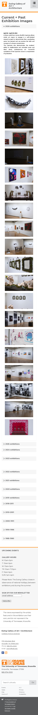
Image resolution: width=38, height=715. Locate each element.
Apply (3, 690)
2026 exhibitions (12, 26)
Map (3, 692)
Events (4, 687)
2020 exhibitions (12, 489)
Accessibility (22, 694)
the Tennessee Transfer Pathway (10, 708)
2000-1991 (9, 521)
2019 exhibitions (12, 498)
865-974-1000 (7, 672)
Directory (22, 692)
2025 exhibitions (12, 444)
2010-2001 (9, 512)
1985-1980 (9, 538)
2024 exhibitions (12, 450)
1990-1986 (9, 530)
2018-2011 (9, 504)
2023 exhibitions (12, 458)
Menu (35, 4)
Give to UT (5, 694)
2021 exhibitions (12, 480)
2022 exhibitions (12, 472)
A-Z (20, 687)
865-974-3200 (12, 646)
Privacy (21, 690)
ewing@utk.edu (12, 648)
